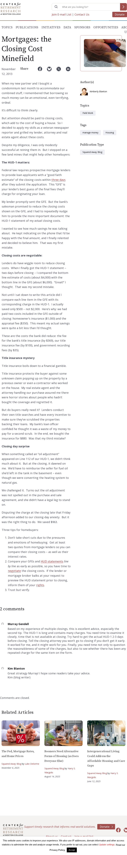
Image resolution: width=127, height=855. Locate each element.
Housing (109, 132)
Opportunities (105, 27)
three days (58, 180)
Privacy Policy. (57, 850)
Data (67, 27)
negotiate (14, 571)
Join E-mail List (61, 14)
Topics (7, 27)
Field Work (88, 112)
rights (40, 585)
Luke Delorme (32, 763)
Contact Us (81, 14)
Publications (27, 27)
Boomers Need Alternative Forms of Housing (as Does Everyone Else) (61, 756)
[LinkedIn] (68, 71)
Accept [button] (72, 850)
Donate (120, 14)
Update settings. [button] (107, 844)
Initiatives (51, 27)
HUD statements (52, 561)
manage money (90, 132)
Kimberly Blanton (98, 91)
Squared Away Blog (92, 152)
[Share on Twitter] (58, 71)
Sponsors (82, 27)
